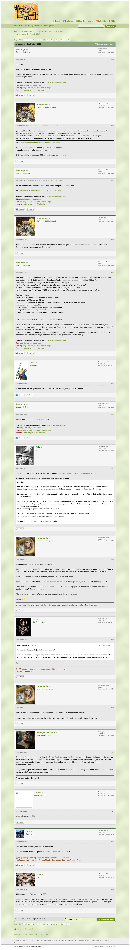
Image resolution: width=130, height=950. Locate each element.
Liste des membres (85, 21)
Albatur (37, 793)
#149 (112, 842)
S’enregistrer (49, 26)
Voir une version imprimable (25, 929)
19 (57, 40)
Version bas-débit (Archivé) (67, 940)
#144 (112, 559)
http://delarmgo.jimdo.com (30, 85)
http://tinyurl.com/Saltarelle (34, 90)
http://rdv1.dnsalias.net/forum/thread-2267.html (77, 473)
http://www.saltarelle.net (56, 83)
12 (51, 40)
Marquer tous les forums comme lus (91, 940)
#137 (112, 126)
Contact (31, 940)
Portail (57, 21)
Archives (57, 31)
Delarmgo (21, 49)
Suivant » (62, 40)
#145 (112, 639)
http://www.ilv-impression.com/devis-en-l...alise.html (40, 190)
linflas (32, 363)
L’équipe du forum (21, 940)
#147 (112, 752)
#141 (112, 384)
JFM (28, 831)
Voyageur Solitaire (46, 733)
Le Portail (39, 940)
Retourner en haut (50, 940)
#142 (112, 414)
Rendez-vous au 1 (20, 31)
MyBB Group (36, 946)
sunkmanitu (42, 538)
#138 (112, 180)
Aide (113, 21)
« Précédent (27, 40)
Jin (34, 619)
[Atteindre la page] (68, 40)
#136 (112, 59)
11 (47, 40)
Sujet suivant (37, 919)
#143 (112, 468)
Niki (39, 875)
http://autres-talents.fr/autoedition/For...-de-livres (40, 143)
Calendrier (102, 21)
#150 (112, 889)
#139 (112, 240)
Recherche (69, 21)
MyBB (21, 946)
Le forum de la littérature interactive (40, 31)
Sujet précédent (23, 919)
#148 (112, 811)
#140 (112, 272)
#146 (112, 707)
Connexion (38, 26)
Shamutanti (42, 105)
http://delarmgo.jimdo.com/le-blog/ (37, 88)
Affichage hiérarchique (105, 44)
